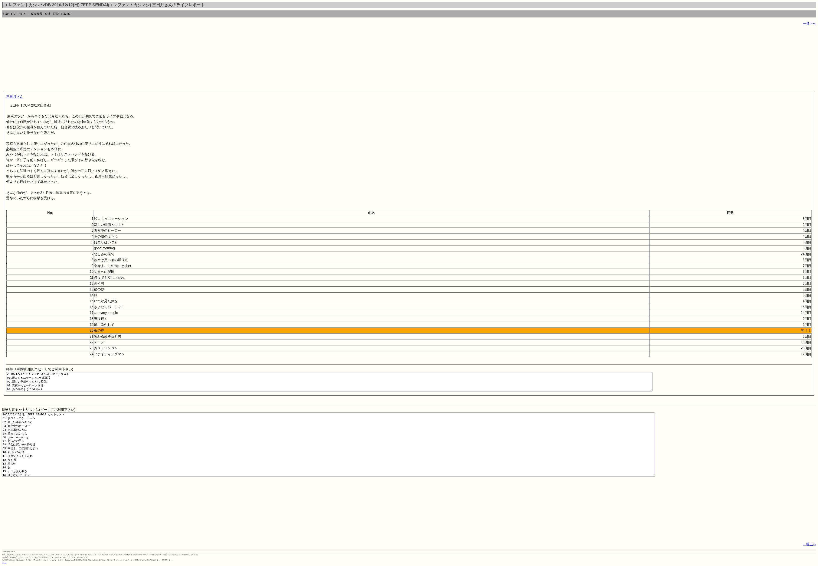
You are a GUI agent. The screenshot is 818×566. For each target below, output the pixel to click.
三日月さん (14, 96)
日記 (56, 14)
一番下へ (809, 23)
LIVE (14, 14)
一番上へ (809, 544)
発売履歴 (37, 14)
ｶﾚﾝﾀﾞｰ (24, 14)
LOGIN (65, 14)
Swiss (4, 563)
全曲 (48, 14)
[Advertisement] (129, 60)
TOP (6, 14)
